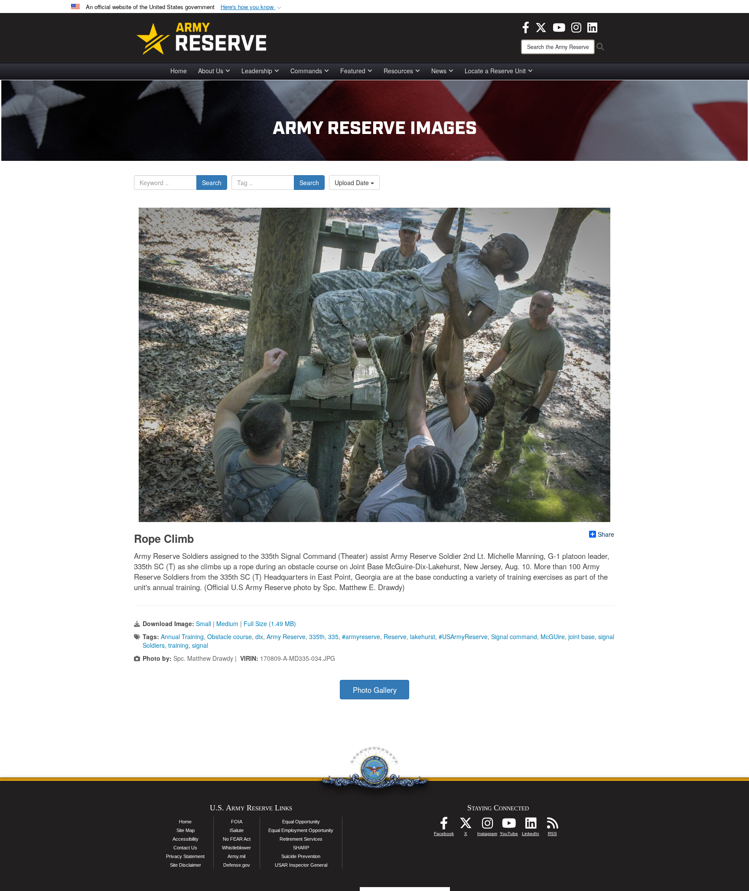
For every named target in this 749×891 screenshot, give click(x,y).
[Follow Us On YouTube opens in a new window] (509, 825)
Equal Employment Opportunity (300, 830)
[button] (252, 7)
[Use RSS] (552, 825)
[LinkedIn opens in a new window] (592, 26)
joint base (581, 636)
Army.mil (236, 856)
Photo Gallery (375, 690)
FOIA (236, 821)
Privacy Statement (185, 856)
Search (211, 182)
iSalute (237, 830)
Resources (398, 70)
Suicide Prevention (300, 856)
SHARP (301, 847)
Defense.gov (236, 865)
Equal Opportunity (301, 821)
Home (178, 70)
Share (606, 534)
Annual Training (182, 636)
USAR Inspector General (301, 865)
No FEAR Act (237, 839)
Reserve (395, 636)
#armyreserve (361, 636)
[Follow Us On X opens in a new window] (465, 825)
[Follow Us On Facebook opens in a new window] (444, 825)
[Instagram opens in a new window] (576, 26)
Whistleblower (236, 847)
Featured (352, 70)
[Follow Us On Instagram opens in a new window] (487, 825)
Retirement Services (301, 839)
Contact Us (185, 847)
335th (317, 636)
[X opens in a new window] (541, 26)
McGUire (553, 636)
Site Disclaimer (185, 865)
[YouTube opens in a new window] (559, 26)
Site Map (185, 830)
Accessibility (186, 839)
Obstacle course (229, 636)
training (178, 645)
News (438, 70)
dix (259, 636)
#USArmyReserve (463, 636)
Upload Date (353, 182)
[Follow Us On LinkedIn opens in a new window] (530, 825)
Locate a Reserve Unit (495, 70)
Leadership (256, 70)
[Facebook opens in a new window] (525, 26)
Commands (306, 70)
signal (200, 645)
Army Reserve (286, 636)
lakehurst (422, 636)
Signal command (514, 636)
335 (333, 636)
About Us (210, 70)
